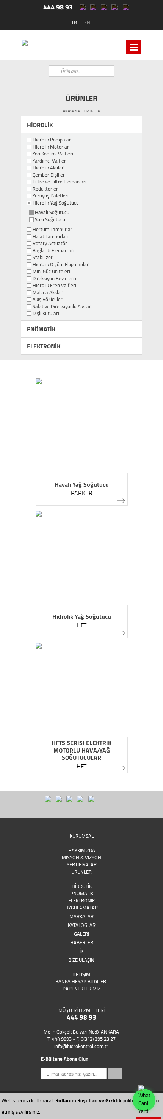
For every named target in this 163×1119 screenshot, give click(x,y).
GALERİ (81, 933)
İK (81, 951)
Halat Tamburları (51, 237)
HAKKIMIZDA (81, 850)
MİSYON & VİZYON (81, 857)
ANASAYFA (71, 111)
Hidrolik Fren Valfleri (54, 285)
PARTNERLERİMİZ (81, 988)
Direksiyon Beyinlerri (54, 278)
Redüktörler (45, 189)
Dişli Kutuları (46, 313)
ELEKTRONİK (43, 346)
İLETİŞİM (81, 974)
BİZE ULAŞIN (81, 959)
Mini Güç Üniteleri (51, 271)
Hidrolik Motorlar (51, 147)
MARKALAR (81, 916)
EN (87, 22)
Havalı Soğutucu (52, 212)
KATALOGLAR (82, 925)
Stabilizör (43, 257)
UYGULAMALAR (81, 907)
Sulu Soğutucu (50, 219)
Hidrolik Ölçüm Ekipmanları (61, 264)
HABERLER (81, 942)
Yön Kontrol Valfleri (53, 154)
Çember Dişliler (49, 175)
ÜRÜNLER (92, 111)
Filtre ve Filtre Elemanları (59, 182)
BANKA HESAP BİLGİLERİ (81, 981)
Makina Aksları (48, 292)
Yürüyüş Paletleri (51, 196)
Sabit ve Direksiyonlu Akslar (62, 306)
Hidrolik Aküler (48, 168)
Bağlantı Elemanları (53, 251)
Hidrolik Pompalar (52, 140)
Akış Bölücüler (48, 299)
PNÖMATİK (41, 329)
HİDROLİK (40, 124)
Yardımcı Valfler (49, 161)
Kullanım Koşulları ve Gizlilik (88, 1100)
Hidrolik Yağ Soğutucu (56, 203)
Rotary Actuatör (50, 243)
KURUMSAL (82, 835)
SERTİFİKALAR (82, 864)
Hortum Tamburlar (52, 229)
